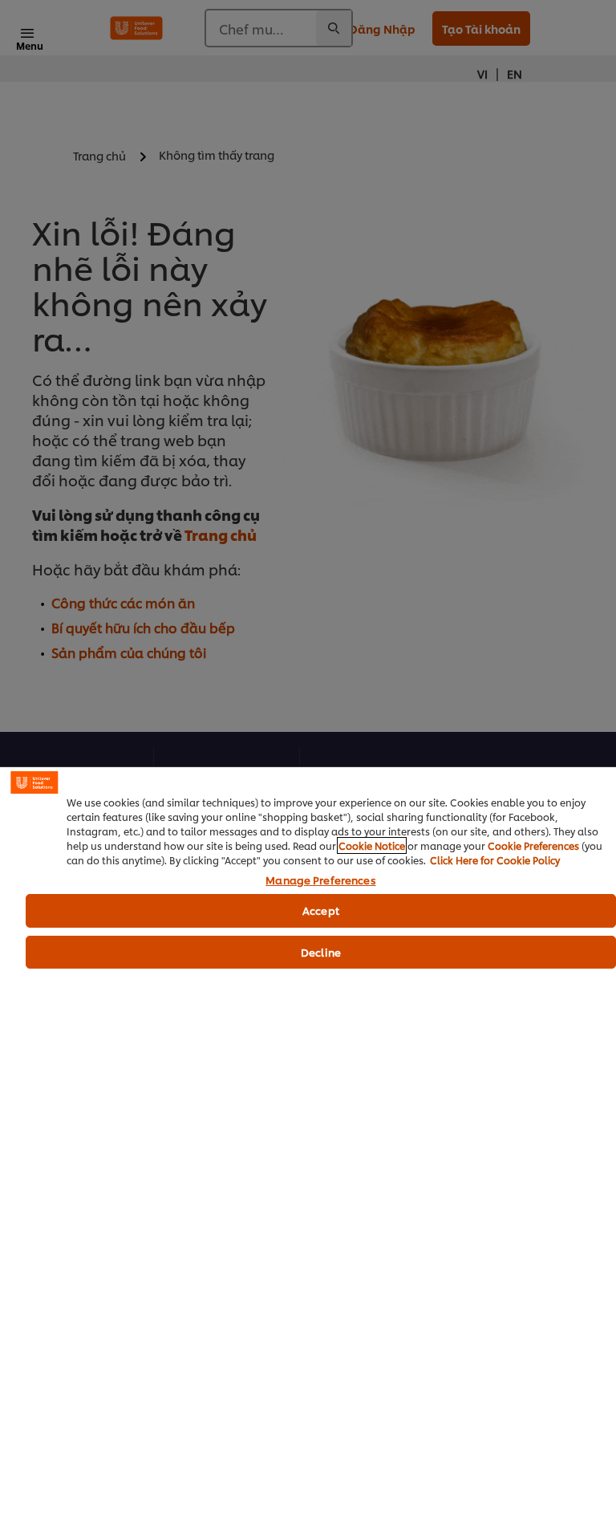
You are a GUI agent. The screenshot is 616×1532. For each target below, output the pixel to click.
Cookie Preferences (533, 845)
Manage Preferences (320, 880)
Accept (320, 910)
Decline (321, 952)
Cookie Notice (371, 845)
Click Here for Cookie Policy (495, 860)
